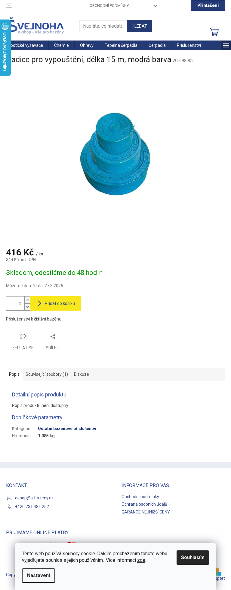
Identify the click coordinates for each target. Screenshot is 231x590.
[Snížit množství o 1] (27, 306)
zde (141, 560)
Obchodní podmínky (109, 5)
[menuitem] (24, 45)
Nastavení (38, 575)
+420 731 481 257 (32, 506)
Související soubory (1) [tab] (47, 374)
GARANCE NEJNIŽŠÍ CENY (146, 512)
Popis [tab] (14, 374)
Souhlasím (193, 557)
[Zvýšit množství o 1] (27, 300)
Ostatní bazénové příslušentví (67, 428)
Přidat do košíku (60, 303)
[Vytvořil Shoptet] (219, 571)
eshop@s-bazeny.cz (34, 497)
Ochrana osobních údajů (144, 504)
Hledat (139, 26)
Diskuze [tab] (81, 374)
